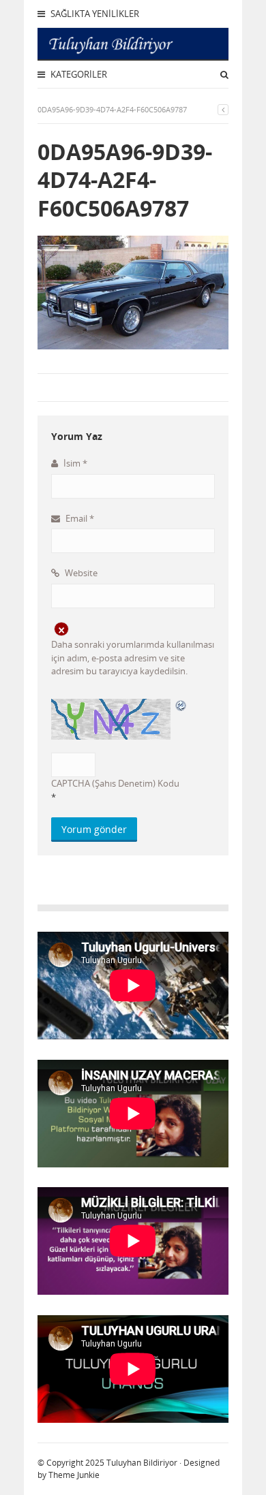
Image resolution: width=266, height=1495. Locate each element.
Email (78, 518)
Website (80, 573)
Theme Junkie (74, 1475)
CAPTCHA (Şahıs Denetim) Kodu (115, 783)
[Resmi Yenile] (181, 705)
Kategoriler (77, 74)
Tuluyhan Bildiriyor (141, 1462)
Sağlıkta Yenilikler (93, 13)
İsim (74, 463)
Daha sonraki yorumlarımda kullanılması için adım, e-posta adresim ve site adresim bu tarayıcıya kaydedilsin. (132, 657)
